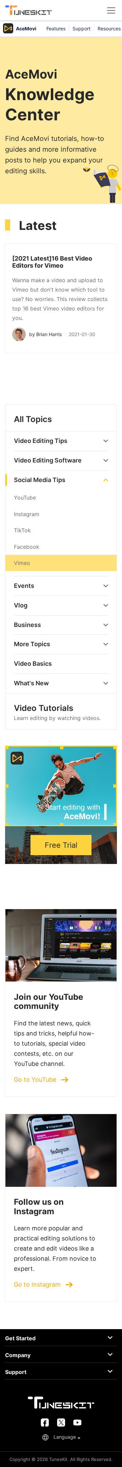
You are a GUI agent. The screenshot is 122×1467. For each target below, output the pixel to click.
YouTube (25, 497)
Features (55, 28)
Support (81, 28)
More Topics (32, 644)
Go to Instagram (38, 1284)
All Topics (33, 419)
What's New (31, 683)
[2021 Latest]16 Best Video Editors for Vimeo (52, 262)
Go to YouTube (36, 1079)
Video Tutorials (57, 712)
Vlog (20, 605)
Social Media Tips (39, 479)
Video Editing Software (48, 460)
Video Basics (33, 663)
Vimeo (22, 563)
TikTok (22, 530)
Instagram (26, 514)
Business (27, 624)
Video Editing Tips (40, 440)
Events (24, 585)
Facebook (26, 546)
